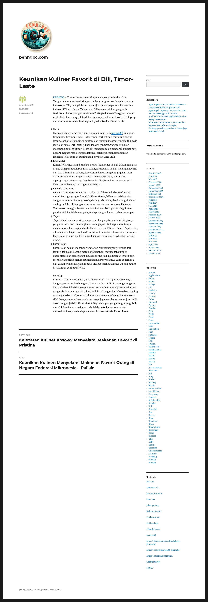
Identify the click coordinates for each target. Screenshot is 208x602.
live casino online (154, 493)
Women (152, 463)
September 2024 (156, 229)
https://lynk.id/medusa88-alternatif (162, 550)
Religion (152, 403)
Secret (151, 415)
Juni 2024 (153, 238)
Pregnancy (153, 394)
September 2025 (156, 197)
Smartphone (154, 427)
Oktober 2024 (155, 227)
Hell (150, 341)
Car (150, 287)
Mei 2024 (153, 241)
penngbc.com (33, 57)
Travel (151, 445)
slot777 (149, 568)
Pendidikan (154, 391)
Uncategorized (26, 113)
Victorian (153, 454)
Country (152, 296)
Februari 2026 (155, 182)
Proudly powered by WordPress (48, 589)
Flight (151, 314)
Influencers (154, 347)
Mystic (152, 385)
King (151, 376)
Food (151, 317)
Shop (151, 418)
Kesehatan (153, 370)
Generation (154, 329)
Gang (151, 326)
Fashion (152, 308)
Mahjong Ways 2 (153, 511)
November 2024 (156, 224)
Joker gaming (152, 505)
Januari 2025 (154, 218)
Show (151, 424)
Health (152, 338)
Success (152, 436)
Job (150, 364)
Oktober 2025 (155, 194)
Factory (152, 305)
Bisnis (151, 281)
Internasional (155, 350)
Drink (151, 299)
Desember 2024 (156, 221)
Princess (152, 397)
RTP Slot (150, 481)
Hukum (152, 344)
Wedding (153, 457)
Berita (151, 278)
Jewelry (152, 361)
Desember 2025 (156, 188)
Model (151, 379)
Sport (151, 433)
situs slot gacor (153, 529)
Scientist (153, 409)
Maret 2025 (154, 212)
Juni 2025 (153, 203)
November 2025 (156, 191)
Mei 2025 (153, 206)
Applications (154, 275)
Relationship (154, 400)
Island (151, 356)
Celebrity (153, 290)
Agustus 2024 (155, 232)
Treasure (153, 448)
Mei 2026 (153, 179)
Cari (148, 80)
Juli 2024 (153, 235)
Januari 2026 (154, 185)
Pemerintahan (155, 388)
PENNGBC (58, 97)
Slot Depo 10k (152, 487)
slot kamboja (152, 523)
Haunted (152, 335)
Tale (151, 439)
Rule (151, 406)
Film (151, 311)
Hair (151, 332)
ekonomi (153, 302)
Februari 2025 (155, 215)
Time (151, 442)
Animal (152, 272)
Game (151, 320)
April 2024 (153, 244)
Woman (152, 460)
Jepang (152, 359)
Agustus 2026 (155, 173)
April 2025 (153, 209)
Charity (152, 293)
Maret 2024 (154, 247)
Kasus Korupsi (155, 367)
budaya (152, 284)
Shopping (153, 421)
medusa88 (117, 133)
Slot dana (150, 499)
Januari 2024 (154, 253)
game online (154, 323)
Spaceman (153, 430)
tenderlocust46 (26, 105)
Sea (150, 412)
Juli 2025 (153, 200)
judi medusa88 (153, 562)
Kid (150, 373)
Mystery (152, 382)
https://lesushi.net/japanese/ (159, 556)
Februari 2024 (155, 250)
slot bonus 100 (152, 517)
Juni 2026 (153, 176)
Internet (152, 353)
